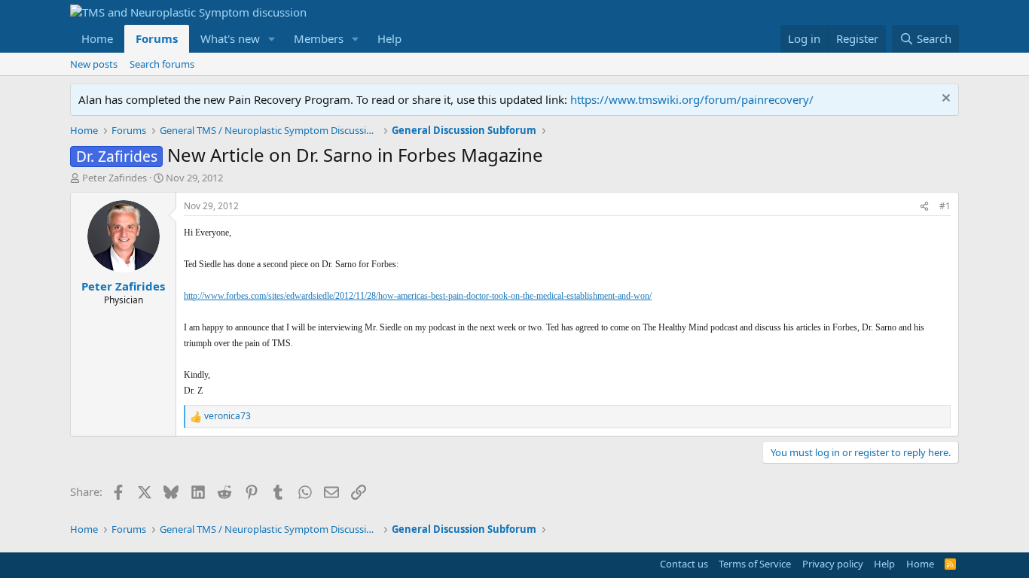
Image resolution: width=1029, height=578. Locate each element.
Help (389, 38)
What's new (230, 38)
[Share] (924, 206)
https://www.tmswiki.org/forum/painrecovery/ (692, 99)
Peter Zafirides (114, 177)
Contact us (684, 563)
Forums (157, 38)
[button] (271, 39)
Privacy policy (832, 563)
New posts (94, 64)
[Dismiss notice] (944, 100)
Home (97, 38)
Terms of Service (755, 563)
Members (319, 38)
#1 (945, 205)
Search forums (162, 64)
